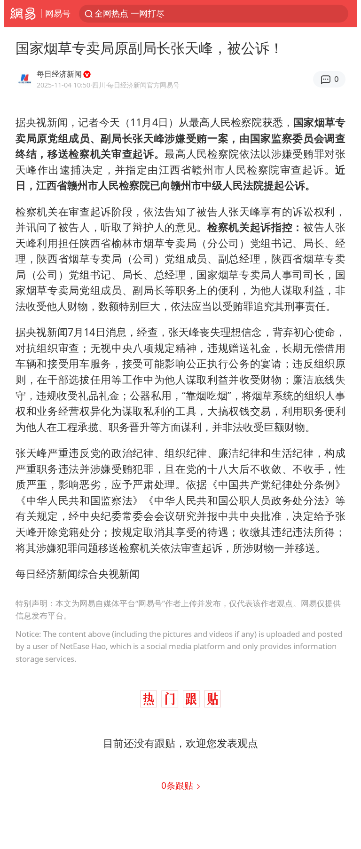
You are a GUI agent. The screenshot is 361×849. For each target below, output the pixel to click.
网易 (22, 13)
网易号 (58, 13)
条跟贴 (178, 785)
